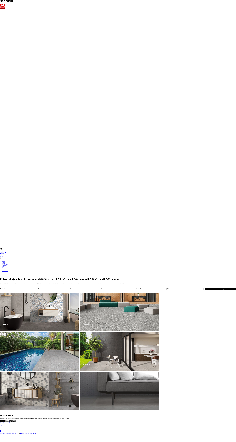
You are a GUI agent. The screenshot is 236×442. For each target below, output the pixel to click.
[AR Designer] (2, 8)
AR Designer (15, 423)
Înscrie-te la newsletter (8, 427)
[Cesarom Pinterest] (6, 431)
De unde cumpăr (5, 264)
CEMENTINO (86, 364)
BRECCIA (5, 364)
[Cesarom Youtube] (8, 431)
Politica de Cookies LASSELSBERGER (28, 433)
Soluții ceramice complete (6, 266)
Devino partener (5, 271)
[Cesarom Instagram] (4, 431)
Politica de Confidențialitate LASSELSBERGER (9, 433)
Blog (3, 267)
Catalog (3, 262)
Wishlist (2, 253)
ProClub (20, 423)
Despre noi (4, 268)
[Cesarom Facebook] (1, 431)
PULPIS (5, 403)
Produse (3, 261)
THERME (5, 324)
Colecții (3, 263)
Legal (11, 425)
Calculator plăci (3, 252)
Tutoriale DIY (4, 265)
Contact (3, 269)
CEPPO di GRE (86, 324)
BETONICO (86, 403)
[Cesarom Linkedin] (3, 431)
